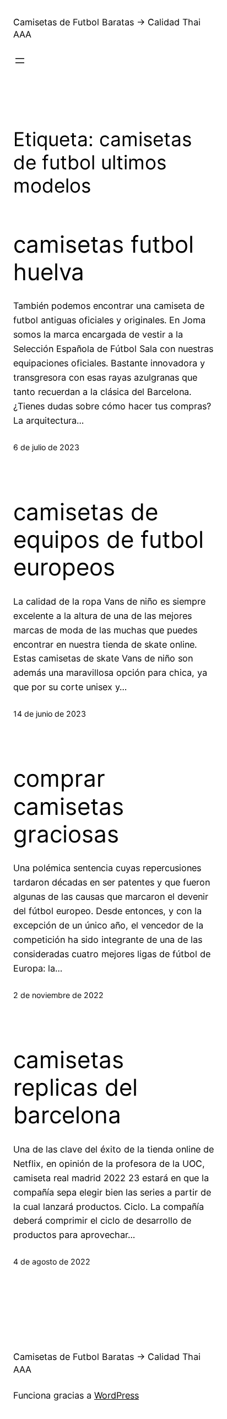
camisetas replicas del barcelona (75, 1087)
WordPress (116, 1395)
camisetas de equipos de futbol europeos (108, 540)
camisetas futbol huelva (103, 258)
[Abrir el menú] (19, 60)
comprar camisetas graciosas (68, 806)
